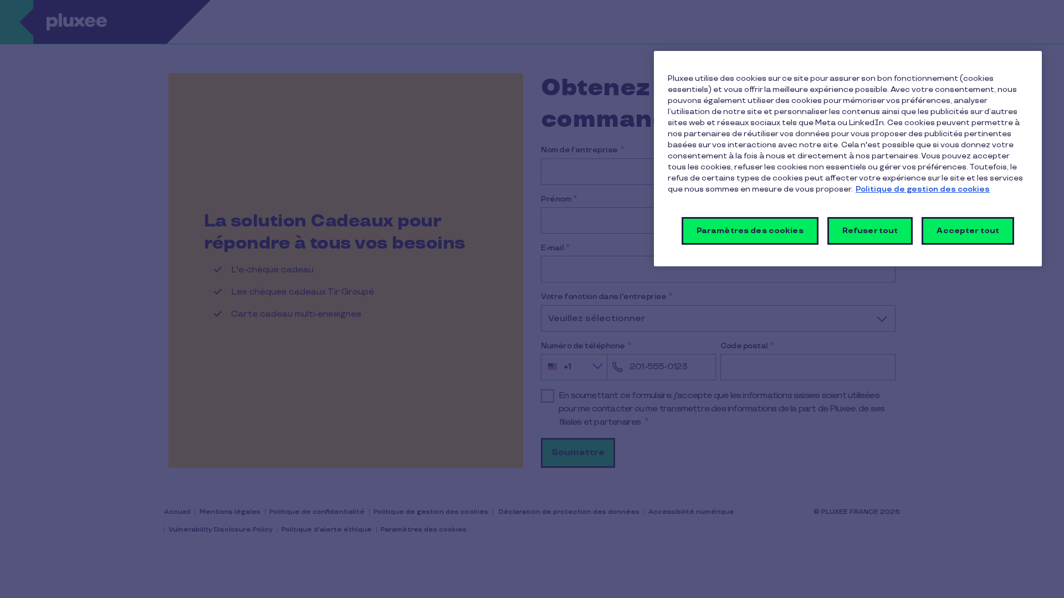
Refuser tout (870, 230)
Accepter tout (968, 230)
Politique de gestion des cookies (923, 189)
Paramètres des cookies (750, 230)
